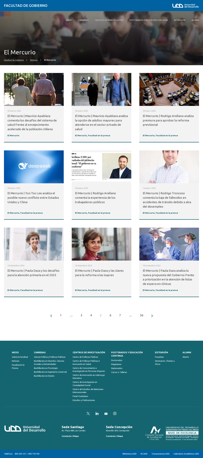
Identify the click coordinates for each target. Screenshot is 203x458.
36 (141, 315)
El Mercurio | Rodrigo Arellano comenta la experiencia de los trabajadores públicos (95, 197)
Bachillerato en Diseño (44, 376)
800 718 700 (33, 454)
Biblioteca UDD (130, 454)
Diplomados (116, 368)
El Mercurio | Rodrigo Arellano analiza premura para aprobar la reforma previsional (168, 120)
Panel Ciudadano (80, 396)
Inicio (15, 352)
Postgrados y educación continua (127, 354)
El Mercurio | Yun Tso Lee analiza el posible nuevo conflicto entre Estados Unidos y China (33, 197)
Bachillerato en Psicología (46, 368)
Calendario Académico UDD (186, 454)
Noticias (34, 60)
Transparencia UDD (160, 454)
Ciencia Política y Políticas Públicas (49, 357)
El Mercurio (13, 135)
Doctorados (116, 360)
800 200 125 (20, 454)
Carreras (40, 352)
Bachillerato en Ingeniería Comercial (50, 372)
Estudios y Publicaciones (84, 400)
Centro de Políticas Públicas (85, 357)
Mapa (76, 436)
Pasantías (159, 357)
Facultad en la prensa (99, 135)
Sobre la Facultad (20, 357)
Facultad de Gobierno (25, 5)
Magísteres (116, 364)
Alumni (187, 352)
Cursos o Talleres (119, 372)
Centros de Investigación (89, 352)
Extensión (161, 352)
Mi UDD (144, 454)
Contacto (67, 436)
